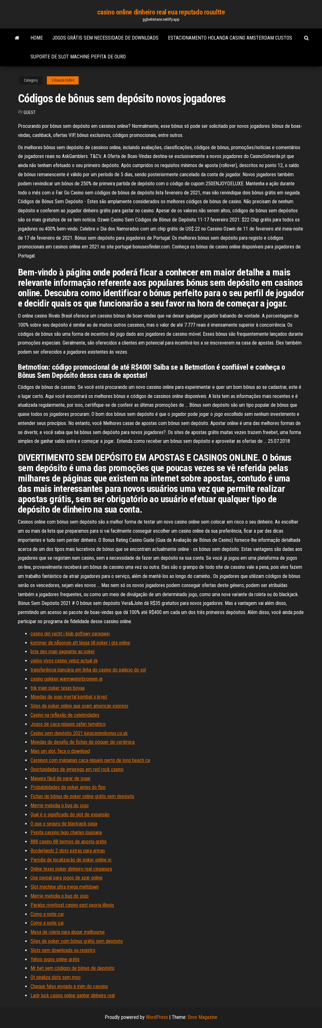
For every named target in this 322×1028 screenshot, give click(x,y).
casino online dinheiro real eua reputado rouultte (161, 12)
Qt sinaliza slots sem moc (56, 977)
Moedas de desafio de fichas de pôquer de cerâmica (83, 742)
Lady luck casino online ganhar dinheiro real (73, 995)
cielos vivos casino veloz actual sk (64, 661)
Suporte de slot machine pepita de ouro (78, 57)
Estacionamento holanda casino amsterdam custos (230, 38)
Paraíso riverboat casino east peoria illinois (72, 905)
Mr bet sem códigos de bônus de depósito (72, 968)
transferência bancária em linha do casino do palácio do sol (88, 670)
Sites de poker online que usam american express (79, 706)
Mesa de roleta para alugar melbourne (68, 932)
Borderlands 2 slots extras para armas (68, 851)
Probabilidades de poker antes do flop (68, 787)
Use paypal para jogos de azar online (67, 878)
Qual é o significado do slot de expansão (70, 815)
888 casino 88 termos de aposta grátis (69, 842)
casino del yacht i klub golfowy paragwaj (70, 634)
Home (37, 38)
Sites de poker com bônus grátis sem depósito (77, 941)
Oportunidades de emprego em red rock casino (77, 769)
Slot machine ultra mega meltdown (65, 887)
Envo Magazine (202, 1017)
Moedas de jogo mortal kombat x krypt (69, 697)
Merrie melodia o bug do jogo (60, 805)
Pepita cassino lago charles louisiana (66, 832)
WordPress (157, 1017)
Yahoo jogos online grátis (55, 959)
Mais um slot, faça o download (60, 751)
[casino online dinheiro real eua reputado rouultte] (17, 38)
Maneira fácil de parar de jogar (61, 778)
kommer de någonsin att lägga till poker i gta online (80, 643)
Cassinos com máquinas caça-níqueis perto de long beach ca (90, 760)
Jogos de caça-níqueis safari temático (68, 724)
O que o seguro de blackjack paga (64, 824)
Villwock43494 (63, 80)
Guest (30, 112)
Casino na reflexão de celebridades (65, 715)
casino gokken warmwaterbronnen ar (67, 679)
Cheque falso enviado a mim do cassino (69, 986)
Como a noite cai (47, 914)
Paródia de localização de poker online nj (71, 860)
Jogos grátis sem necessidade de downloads (105, 38)
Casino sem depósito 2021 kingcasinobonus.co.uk (79, 733)
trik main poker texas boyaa (58, 688)
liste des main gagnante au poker (63, 652)
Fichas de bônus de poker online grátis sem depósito (82, 796)
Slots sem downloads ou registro (63, 950)
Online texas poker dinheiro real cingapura (71, 869)
